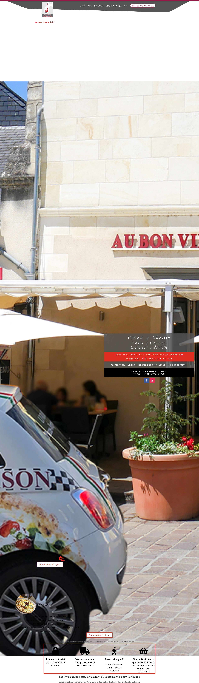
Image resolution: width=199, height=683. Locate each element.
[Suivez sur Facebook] (146, 380)
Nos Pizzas (98, 6)
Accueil (82, 6)
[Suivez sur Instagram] (152, 380)
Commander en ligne (113, 6)
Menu (90, 6)
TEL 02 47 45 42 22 (143, 5)
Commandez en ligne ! (50, 564)
